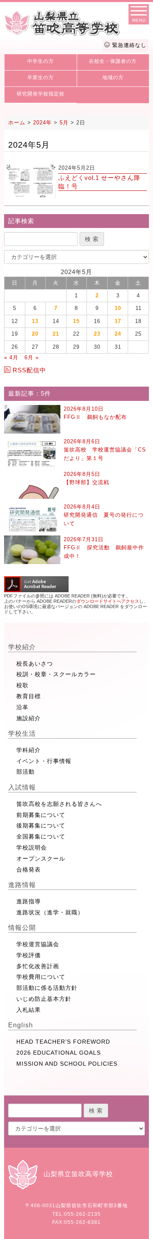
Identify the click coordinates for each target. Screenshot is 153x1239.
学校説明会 (31, 847)
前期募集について (40, 815)
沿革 (22, 707)
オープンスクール (40, 858)
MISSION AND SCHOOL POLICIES (67, 1063)
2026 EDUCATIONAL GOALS (58, 1052)
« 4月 (11, 357)
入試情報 (22, 787)
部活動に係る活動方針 (47, 988)
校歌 (22, 685)
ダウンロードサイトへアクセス (107, 601)
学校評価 (28, 955)
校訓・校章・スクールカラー (56, 674)
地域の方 (113, 77)
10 (118, 308)
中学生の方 (40, 61)
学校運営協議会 (37, 944)
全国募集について (40, 836)
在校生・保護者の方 (113, 61)
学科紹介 (28, 750)
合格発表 (28, 869)
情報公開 (22, 927)
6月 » (31, 357)
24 (118, 334)
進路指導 (28, 901)
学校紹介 (22, 647)
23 (97, 334)
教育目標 (28, 696)
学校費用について (40, 977)
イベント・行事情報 (43, 761)
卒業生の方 (40, 77)
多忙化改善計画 (37, 966)
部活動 (25, 771)
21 (56, 334)
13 (35, 321)
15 (76, 321)
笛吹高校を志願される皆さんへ (59, 804)
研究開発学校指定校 (40, 94)
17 (118, 321)
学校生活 (22, 733)
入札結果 (28, 1010)
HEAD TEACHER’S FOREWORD (63, 1041)
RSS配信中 (29, 370)
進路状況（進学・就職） (50, 912)
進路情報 (22, 884)
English (20, 1025)
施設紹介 (28, 718)
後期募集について (40, 825)
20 (35, 334)
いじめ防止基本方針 (43, 999)
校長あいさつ (34, 663)
